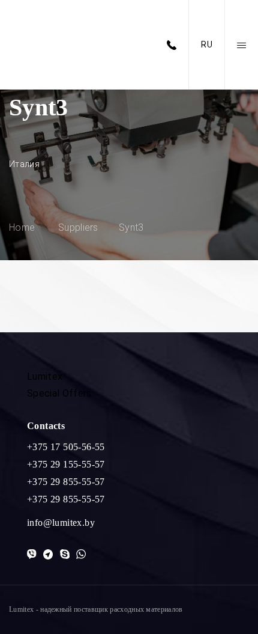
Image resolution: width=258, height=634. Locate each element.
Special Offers (59, 393)
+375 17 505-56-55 (66, 447)
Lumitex (44, 376)
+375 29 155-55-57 (66, 464)
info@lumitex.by (61, 522)
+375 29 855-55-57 (66, 482)
